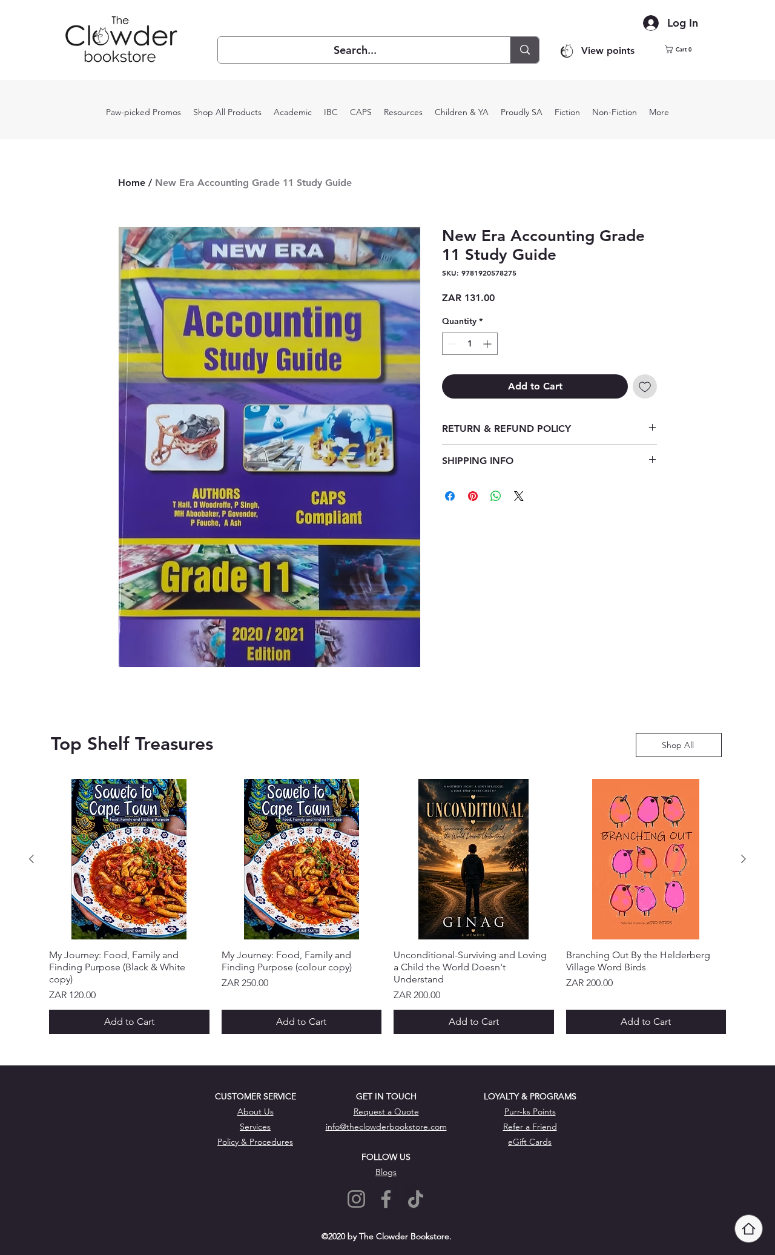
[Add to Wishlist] (645, 386)
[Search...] (524, 50)
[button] (686, 49)
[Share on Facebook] (450, 496)
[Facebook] (386, 1199)
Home (131, 182)
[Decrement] (451, 343)
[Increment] (488, 343)
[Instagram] (356, 1199)
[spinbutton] (470, 343)
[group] (387, 906)
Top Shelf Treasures (132, 744)
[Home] (748, 1228)
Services (255, 1126)
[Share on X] (519, 496)
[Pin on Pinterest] (473, 496)
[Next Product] (743, 859)
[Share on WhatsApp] (496, 496)
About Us (255, 1111)
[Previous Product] (31, 859)
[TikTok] (415, 1199)
